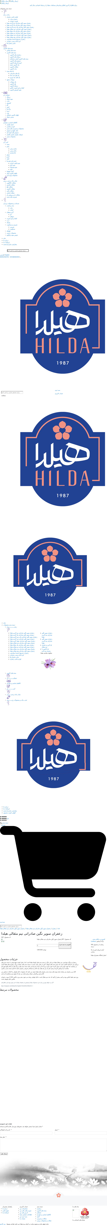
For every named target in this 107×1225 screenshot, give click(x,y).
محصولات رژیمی (11, 233)
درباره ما (5, 807)
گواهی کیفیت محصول (9, 813)
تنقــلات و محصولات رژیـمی (11, 203)
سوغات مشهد (10, 79)
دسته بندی (5, 823)
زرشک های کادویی (15, 57)
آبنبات (11, 210)
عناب (8, 101)
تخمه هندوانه (13, 167)
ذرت (8, 220)
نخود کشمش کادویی (15, 90)
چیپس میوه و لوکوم (12, 235)
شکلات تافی (10, 191)
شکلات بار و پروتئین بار (13, 195)
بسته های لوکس (11, 50)
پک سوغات (13, 82)
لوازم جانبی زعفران (12, 17)
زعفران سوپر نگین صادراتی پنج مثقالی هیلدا (19, 37)
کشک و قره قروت (12, 218)
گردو (8, 157)
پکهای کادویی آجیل (12, 173)
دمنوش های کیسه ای (13, 132)
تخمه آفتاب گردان (15, 163)
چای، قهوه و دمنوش (12, 130)
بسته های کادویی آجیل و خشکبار (19, 59)
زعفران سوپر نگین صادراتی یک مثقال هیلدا (19, 31)
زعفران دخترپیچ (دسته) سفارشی (16, 39)
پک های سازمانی (14, 73)
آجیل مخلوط (10, 171)
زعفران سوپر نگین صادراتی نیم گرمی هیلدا (19, 23)
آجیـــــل (5, 142)
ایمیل (57, 1130)
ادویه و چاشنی (11, 126)
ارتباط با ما (6, 809)
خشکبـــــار (6, 95)
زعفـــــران (6, 15)
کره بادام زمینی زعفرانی (14, 41)
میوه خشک (10, 99)
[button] (19, 989)
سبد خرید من (23, 1216)
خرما (8, 111)
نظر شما (3, 1137)
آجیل (38, 1216)
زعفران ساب (13, 19)
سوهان (12, 216)
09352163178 (4, 257)
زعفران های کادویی (15, 55)
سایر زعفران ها (11, 43)
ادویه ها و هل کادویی (16, 63)
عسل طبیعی (10, 124)
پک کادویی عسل (14, 65)
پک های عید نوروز (15, 77)
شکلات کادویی (14, 67)
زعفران (54, 928)
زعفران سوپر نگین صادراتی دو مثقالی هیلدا (19, 33)
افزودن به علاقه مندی (98, 939)
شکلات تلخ (10, 187)
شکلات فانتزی (11, 185)
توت (8, 113)
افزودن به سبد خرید (64, 944)
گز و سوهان (10, 212)
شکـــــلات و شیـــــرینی (10, 181)
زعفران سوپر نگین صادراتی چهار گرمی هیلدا (22, 641)
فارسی (2, 255)
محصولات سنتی (11, 136)
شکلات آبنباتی (10, 193)
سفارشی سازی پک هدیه (10, 811)
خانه (4, 623)
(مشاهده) (93, 941)
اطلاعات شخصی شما (26, 1214)
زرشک (8, 97)
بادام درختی (13, 149)
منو (8, 818)
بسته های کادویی (8, 48)
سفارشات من (24, 1208)
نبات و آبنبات (10, 206)
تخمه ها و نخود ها (11, 161)
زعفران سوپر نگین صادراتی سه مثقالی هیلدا (19, 35)
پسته (8, 144)
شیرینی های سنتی (12, 197)
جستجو (3, 825)
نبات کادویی (13, 69)
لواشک (8, 231)
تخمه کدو (12, 165)
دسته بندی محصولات (9, 625)
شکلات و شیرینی (41, 1218)
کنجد (8, 159)
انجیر (8, 107)
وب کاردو (3, 1224)
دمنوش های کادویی (15, 61)
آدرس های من (24, 1212)
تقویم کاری (6, 1210)
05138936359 (14, 257)
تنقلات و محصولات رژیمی (44, 1220)
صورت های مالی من (25, 1210)
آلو (7, 105)
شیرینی (12, 227)
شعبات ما (22, 1218)
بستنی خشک (10, 117)
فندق (8, 155)
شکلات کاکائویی (11, 183)
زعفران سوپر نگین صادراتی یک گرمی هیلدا (19, 25)
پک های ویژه (10, 71)
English (7, 255)
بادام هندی (13, 153)
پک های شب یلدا (14, 75)
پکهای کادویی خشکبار (13, 115)
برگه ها (9, 109)
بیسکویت (12, 229)
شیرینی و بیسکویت (12, 225)
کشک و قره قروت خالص (17, 88)
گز (10, 214)
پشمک (8, 222)
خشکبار (39, 1212)
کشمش (9, 103)
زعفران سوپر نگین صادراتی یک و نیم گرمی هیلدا (20, 27)
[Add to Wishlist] (0, 930)
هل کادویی (13, 84)
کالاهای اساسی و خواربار (10, 122)
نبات (11, 208)
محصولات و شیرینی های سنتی (15, 128)
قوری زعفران (14, 21)
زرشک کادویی (14, 86)
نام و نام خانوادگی (6, 1130)
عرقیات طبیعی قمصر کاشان (15, 134)
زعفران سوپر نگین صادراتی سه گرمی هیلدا (22, 639)
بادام (8, 146)
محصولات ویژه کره (12, 175)
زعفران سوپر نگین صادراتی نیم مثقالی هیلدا (19, 29)
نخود (11, 169)
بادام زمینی (13, 151)
